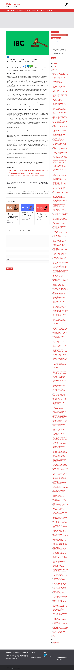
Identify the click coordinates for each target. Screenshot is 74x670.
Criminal (53, 67)
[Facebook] (23, 66)
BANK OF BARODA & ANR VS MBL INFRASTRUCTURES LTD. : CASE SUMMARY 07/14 (60, 112)
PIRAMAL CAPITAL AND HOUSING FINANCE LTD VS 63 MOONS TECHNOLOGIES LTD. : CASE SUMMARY (17, 182)
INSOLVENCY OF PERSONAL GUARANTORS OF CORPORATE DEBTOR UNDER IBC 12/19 (59, 314)
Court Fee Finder (59, 655)
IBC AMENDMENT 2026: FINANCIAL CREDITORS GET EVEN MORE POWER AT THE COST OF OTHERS (39, 182)
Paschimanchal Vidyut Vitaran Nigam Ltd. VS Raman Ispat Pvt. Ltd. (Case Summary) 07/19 (60, 433)
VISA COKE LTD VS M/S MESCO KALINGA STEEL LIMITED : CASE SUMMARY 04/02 (60, 621)
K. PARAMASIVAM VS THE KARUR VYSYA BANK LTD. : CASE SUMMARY (24, 173)
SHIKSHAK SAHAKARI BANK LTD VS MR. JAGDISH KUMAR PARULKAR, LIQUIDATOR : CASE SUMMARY (27, 216)
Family (53, 70)
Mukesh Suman (13, 3)
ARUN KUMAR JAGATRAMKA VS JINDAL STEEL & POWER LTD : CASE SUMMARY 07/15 (60, 99)
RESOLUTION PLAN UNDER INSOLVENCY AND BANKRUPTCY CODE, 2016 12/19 (60, 493)
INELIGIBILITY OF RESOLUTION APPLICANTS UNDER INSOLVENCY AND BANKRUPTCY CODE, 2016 (12, 217)
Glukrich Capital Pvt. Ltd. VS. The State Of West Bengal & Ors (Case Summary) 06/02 (60, 251)
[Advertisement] (37, 19)
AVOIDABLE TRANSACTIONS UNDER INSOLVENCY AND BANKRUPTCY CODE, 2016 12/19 (59, 108)
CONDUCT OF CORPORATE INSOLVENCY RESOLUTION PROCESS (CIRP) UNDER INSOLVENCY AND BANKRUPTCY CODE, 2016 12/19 (60, 135)
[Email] (32, 66)
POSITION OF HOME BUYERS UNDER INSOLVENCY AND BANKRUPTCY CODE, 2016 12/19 (59, 450)
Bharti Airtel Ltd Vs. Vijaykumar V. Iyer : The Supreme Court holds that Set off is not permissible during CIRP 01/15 (60, 119)
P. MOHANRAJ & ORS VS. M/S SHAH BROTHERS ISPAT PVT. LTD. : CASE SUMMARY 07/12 (60, 429)
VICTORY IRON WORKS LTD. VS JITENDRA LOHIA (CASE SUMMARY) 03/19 (59, 617)
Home (8, 10)
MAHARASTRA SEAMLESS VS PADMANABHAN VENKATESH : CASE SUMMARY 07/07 (59, 396)
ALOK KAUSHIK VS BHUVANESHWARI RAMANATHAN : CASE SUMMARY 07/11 (60, 89)
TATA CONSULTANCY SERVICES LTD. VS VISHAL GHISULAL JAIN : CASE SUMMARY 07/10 (60, 573)
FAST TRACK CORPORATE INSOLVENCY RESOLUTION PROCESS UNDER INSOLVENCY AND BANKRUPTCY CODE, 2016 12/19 (59, 209)
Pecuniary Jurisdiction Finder (62, 657)
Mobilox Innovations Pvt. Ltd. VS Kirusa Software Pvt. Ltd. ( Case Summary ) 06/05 (60, 406)
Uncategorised (54, 641)
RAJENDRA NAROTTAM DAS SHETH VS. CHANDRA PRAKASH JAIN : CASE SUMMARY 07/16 (60, 473)
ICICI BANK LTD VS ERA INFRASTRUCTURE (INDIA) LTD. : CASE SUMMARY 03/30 (60, 277)
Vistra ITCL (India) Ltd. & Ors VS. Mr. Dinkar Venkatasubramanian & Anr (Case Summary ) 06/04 (60, 625)
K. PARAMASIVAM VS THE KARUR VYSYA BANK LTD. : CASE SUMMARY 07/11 (60, 341)
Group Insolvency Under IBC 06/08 (59, 258)
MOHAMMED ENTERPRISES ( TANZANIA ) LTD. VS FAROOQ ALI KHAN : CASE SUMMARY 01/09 (60, 410)
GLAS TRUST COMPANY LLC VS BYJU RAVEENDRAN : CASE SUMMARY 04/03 (60, 234)
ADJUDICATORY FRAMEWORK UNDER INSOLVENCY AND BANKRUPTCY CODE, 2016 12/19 (59, 85)
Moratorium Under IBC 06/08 (58, 412)
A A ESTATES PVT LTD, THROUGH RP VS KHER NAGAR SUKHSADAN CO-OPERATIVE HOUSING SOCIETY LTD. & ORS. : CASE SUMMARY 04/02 (60, 76)
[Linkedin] (28, 66)
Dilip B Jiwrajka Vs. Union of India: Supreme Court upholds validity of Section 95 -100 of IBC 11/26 (59, 164)
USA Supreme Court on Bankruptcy (58, 643)
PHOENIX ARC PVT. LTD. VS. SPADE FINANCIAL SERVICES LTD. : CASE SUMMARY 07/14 (60, 437)
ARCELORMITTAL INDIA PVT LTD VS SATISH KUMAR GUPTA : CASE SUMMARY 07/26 (60, 95)
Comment (8, 234)
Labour (53, 635)
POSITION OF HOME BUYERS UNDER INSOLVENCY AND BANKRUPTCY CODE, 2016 (26, 175)
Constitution (54, 66)
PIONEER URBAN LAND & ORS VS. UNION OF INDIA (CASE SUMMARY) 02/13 (60, 441)
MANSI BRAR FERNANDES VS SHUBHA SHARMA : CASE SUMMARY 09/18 (59, 402)
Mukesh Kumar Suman (16, 63)
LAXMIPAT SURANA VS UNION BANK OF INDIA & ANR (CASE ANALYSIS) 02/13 (59, 371)
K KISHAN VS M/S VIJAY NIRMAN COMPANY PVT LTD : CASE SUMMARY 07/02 (60, 333)
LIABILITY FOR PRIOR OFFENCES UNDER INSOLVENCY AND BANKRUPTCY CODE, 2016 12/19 (60, 375)
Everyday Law (54, 69)
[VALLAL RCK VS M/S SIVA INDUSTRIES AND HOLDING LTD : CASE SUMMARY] (42, 204)
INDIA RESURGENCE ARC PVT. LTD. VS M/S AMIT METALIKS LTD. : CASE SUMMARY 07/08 (60, 280)
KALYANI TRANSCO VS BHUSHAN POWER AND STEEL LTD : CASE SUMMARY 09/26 (60, 345)
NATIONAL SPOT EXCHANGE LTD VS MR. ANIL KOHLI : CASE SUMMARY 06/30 (60, 418)
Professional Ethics (55, 638)
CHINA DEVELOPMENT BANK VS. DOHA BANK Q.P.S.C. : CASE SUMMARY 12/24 (60, 128)
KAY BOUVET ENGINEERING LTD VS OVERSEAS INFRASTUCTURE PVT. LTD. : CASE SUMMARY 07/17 (60, 353)
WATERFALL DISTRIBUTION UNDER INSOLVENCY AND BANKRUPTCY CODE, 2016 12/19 (59, 632)
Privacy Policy (59, 659)
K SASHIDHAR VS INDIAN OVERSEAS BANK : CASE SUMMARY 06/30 (58, 337)
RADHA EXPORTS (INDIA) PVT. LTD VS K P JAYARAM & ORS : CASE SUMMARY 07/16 (60, 469)
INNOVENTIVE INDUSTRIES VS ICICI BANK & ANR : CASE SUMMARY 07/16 (59, 301)
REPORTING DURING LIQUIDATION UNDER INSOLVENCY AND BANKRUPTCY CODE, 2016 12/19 (60, 489)
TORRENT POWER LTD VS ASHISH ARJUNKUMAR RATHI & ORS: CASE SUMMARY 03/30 (60, 585)
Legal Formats (35, 10)
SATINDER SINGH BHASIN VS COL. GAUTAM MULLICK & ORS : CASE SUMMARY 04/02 (60, 519)
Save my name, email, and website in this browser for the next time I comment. (21, 265)
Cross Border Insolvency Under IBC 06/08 (60, 142)
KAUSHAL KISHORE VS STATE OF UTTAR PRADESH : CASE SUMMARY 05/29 (60, 349)
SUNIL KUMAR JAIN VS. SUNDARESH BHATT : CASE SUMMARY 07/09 (59, 561)
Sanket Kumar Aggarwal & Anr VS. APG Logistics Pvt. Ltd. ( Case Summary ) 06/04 (60, 506)
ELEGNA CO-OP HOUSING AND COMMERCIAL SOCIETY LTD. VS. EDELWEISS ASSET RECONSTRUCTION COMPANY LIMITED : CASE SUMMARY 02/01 (60, 178)
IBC (8, 56)
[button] (29, 10)
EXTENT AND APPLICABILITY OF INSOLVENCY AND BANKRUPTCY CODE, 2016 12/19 (60, 204)
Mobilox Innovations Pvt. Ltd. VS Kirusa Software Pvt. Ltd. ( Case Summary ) (23, 169)
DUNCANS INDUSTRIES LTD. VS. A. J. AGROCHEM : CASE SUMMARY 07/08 (60, 173)
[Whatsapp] (30, 66)
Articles (27, 10)
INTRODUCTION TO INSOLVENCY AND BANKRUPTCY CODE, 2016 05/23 (60, 323)
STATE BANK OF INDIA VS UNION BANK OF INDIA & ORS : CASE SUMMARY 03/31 (60, 546)
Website (7, 259)
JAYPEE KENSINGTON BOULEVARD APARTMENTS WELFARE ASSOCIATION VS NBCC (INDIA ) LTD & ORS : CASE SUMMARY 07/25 (60, 328)
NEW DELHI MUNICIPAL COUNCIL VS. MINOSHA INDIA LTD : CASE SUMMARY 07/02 (60, 421)
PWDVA (53, 639)
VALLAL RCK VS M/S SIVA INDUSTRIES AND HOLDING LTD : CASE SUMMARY (42, 215)
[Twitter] (26, 66)
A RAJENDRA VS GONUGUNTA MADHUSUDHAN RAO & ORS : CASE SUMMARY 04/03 (59, 81)
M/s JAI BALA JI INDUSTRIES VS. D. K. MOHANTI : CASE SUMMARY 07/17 (60, 392)
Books (42, 10)
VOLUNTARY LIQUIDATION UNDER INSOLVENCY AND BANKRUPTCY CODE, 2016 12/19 (60, 629)
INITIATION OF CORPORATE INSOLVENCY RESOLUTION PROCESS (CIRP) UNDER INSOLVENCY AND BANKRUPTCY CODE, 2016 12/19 (60, 296)
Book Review (54, 63)
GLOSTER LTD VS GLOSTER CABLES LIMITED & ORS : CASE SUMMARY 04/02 (59, 247)
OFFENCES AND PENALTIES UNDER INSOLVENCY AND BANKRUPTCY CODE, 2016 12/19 (59, 425)
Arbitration (54, 60)
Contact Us (49, 10)
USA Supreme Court (55, 642)
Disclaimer (58, 661)
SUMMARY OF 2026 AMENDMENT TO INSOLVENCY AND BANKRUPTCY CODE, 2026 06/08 (60, 552)
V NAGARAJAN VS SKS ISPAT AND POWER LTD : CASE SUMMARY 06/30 (60, 601)
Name (7, 248)
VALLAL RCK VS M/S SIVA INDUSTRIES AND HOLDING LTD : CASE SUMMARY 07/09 (60, 613)
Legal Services (20, 10)
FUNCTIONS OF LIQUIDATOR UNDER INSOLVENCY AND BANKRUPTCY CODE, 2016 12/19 (59, 225)
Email (7, 254)
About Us (13, 10)
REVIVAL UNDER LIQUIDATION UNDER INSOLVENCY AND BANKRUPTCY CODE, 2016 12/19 (59, 497)
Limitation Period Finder (61, 652)
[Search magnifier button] (67, 35)
